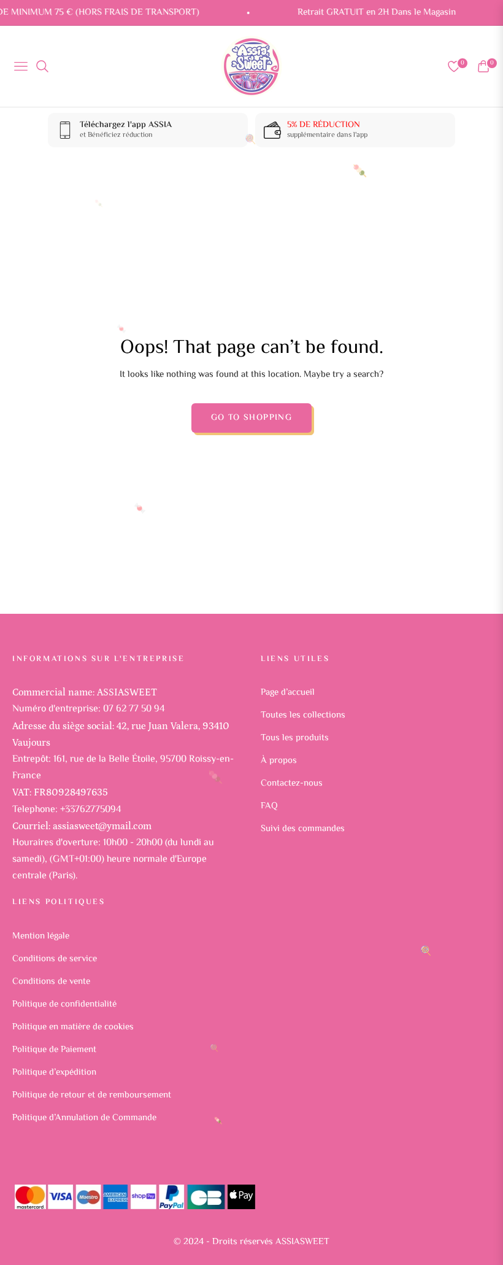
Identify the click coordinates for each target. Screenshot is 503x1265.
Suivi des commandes (303, 829)
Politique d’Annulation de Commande (84, 1118)
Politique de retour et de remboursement (91, 1095)
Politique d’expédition (54, 1073)
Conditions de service (54, 959)
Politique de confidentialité (64, 1004)
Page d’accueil (288, 693)
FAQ (269, 806)
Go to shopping (252, 418)
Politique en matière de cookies (73, 1027)
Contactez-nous (292, 783)
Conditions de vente (51, 982)
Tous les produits (295, 738)
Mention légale (40, 936)
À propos (279, 761)
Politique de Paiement (54, 1050)
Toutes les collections (303, 715)
